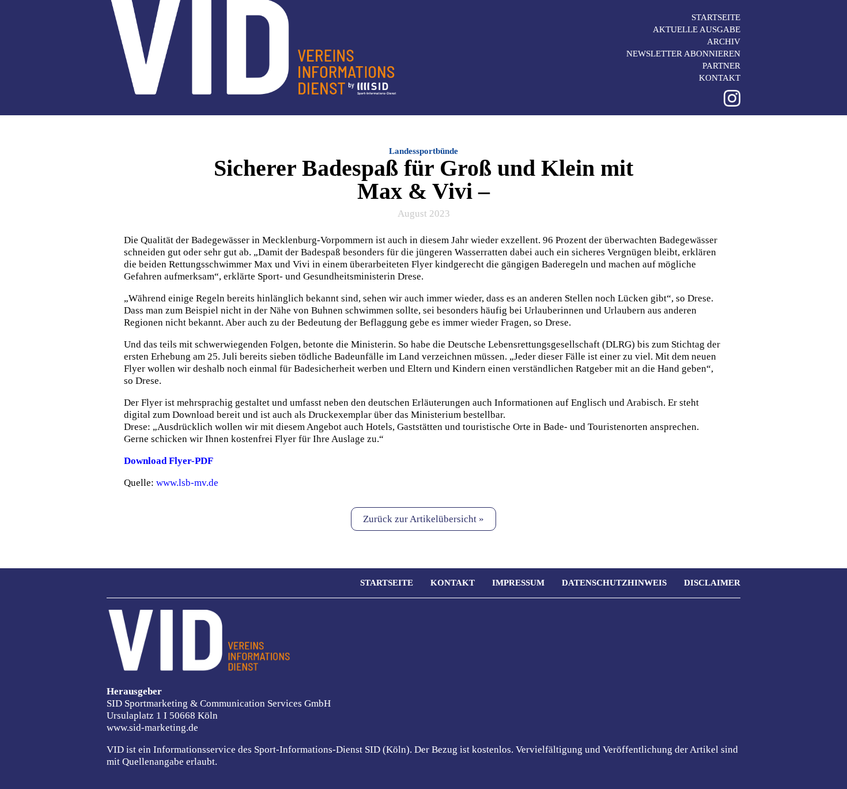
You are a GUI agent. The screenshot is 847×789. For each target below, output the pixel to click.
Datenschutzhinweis (614, 582)
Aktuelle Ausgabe (696, 29)
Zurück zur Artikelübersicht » (423, 519)
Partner (721, 65)
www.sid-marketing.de (152, 727)
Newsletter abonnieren (683, 53)
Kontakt (719, 77)
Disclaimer (712, 582)
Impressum (518, 582)
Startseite (715, 17)
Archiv (723, 41)
